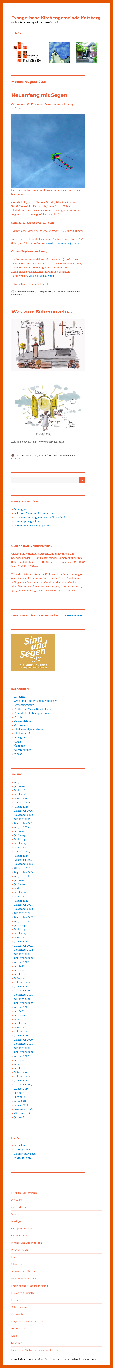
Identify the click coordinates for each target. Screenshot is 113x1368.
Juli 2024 (19, 880)
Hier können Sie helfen (24, 1278)
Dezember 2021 (23, 990)
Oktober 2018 (22, 1113)
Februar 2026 (22, 802)
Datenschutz (19, 1314)
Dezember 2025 (23, 810)
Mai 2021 (19, 1019)
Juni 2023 (19, 925)
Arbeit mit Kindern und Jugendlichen (36, 700)
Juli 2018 (19, 1117)
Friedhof (19, 717)
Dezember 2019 (23, 1084)
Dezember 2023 (23, 904)
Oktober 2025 (22, 818)
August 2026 (21, 782)
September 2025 (24, 823)
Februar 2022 (22, 982)
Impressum (18, 1328)
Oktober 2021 (22, 998)
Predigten (20, 737)
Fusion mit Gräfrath (22, 1292)
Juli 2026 (19, 786)
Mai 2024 (19, 888)
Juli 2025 (19, 831)
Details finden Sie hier (41, 275)
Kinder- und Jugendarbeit (29, 729)
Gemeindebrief (23, 721)
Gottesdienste (19, 1207)
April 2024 (20, 892)
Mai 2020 (19, 1064)
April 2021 (20, 1023)
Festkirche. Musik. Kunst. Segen (33, 709)
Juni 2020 (19, 1060)
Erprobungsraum (24, 704)
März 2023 (20, 937)
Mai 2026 (19, 790)
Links (14, 1335)
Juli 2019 (19, 1092)
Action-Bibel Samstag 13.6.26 (31, 525)
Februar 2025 (22, 851)
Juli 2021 (19, 1011)
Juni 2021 (19, 1015)
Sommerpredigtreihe (26, 521)
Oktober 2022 (22, 953)
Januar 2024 (21, 900)
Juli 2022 (19, 966)
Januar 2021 (21, 1035)
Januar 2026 (21, 806)
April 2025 (20, 843)
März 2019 (20, 1101)
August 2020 (21, 1056)
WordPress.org (22, 1157)
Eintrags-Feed (22, 1149)
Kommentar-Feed (25, 1153)
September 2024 (24, 872)
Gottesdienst (21, 725)
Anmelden (20, 1145)
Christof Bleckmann (25, 291)
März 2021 (20, 1027)
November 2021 (23, 994)
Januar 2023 (21, 941)
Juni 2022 (19, 970)
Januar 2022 (21, 986)
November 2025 (23, 814)
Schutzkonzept (20, 1307)
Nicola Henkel (22, 455)
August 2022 (21, 962)
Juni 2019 (19, 1096)
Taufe (17, 741)
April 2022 (20, 974)
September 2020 (24, 1051)
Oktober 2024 (22, 867)
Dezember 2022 (23, 945)
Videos (18, 753)
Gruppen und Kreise (23, 1228)
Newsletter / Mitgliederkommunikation (34, 1350)
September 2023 (23, 917)
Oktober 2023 (22, 912)
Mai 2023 (19, 929)
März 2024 (20, 896)
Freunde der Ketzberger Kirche (32, 713)
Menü (18, 32)
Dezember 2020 (23, 1039)
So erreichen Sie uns (23, 1271)
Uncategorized (22, 749)
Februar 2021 (21, 1031)
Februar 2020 (22, 1076)
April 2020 (20, 1068)
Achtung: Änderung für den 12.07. (33, 513)
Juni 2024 (19, 884)
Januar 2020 (21, 1080)
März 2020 (20, 1072)
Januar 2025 (21, 855)
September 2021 (23, 1002)
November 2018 (23, 1109)
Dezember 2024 (23, 859)
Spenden (16, 1343)
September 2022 (24, 957)
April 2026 (20, 794)
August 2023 (21, 921)
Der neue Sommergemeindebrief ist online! (39, 517)
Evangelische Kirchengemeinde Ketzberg (56, 17)
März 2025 (20, 847)
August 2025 (21, 827)
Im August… (21, 509)
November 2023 (23, 908)
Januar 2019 (21, 1105)
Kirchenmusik (22, 733)
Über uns (19, 745)
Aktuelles (58, 291)
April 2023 (20, 933)
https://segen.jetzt (71, 615)
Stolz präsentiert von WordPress (82, 1359)
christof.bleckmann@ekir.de (62, 243)
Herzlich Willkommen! (24, 1192)
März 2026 (20, 798)
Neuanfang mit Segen (39, 95)
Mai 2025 (19, 839)
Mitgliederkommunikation (27, 1321)
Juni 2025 (19, 835)
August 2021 (21, 1006)
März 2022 (20, 978)
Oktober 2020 (22, 1047)
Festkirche (17, 1300)
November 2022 (23, 949)
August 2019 (21, 1088)
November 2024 (23, 863)
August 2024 (21, 876)
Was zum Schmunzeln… (41, 311)
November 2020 (23, 1043)
